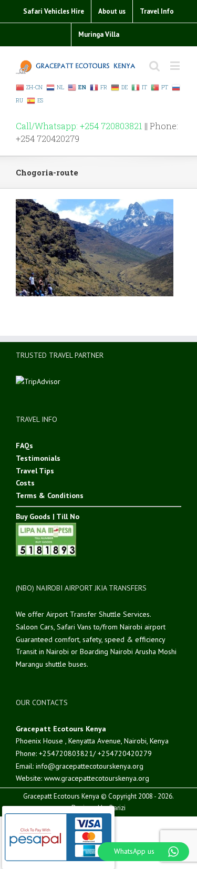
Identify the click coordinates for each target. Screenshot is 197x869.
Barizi (117, 807)
